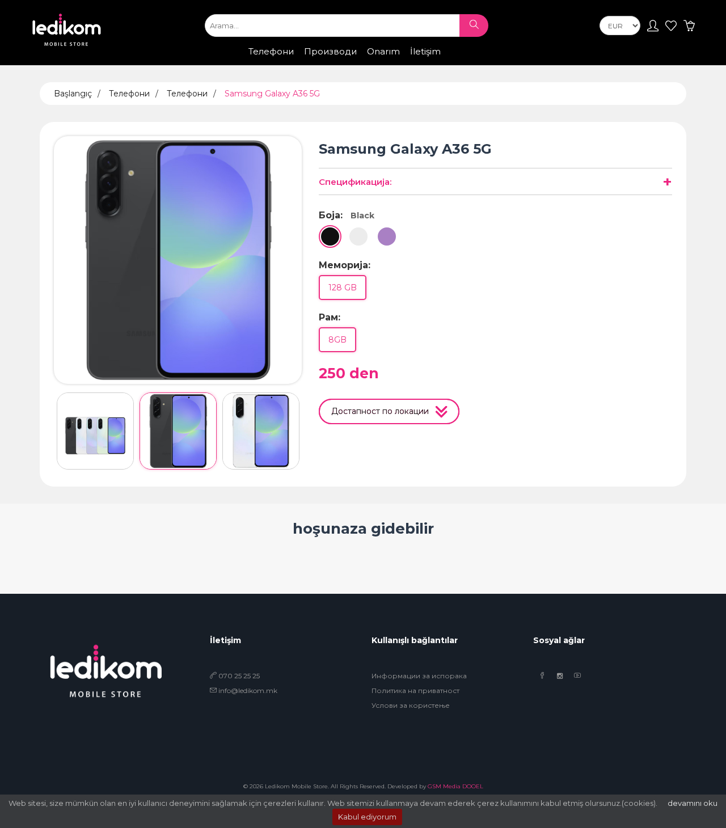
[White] (358, 236)
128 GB (342, 287)
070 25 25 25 (238, 675)
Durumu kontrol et (467, 63)
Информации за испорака (419, 675)
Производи (330, 51)
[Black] (330, 236)
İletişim (425, 51)
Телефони (271, 51)
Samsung (274, 62)
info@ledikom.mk (247, 690)
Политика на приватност (415, 690)
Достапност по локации (383, 411)
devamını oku (692, 803)
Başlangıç (73, 93)
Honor (357, 62)
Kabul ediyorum (367, 816)
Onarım (383, 51)
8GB (337, 340)
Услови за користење (411, 705)
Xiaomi (318, 62)
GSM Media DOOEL (455, 786)
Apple (230, 62)
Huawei (397, 62)
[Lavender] (386, 236)
